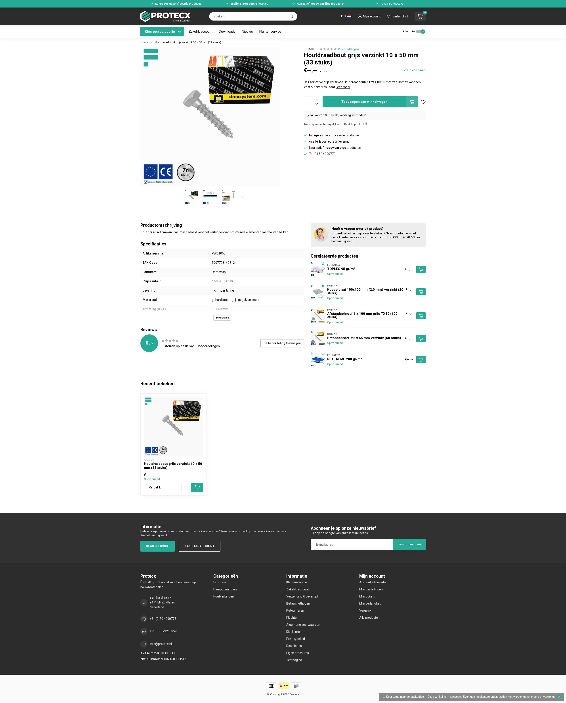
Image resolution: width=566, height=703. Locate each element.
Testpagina (294, 660)
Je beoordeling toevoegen (282, 343)
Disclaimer (293, 631)
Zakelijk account (200, 32)
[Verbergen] (559, 697)
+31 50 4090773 (404, 237)
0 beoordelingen (348, 49)
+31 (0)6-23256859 (163, 631)
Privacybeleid (295, 639)
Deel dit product (354, 124)
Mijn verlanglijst (370, 603)
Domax (309, 49)
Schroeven (220, 582)
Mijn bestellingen (371, 589)
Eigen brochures (297, 653)
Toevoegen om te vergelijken (322, 124)
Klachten (292, 617)
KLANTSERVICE (157, 546)
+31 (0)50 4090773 (163, 618)
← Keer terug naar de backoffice (403, 696)
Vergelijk (155, 487)
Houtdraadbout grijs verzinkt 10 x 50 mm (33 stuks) (188, 42)
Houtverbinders (224, 596)
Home (144, 42)
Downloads (227, 32)
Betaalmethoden (298, 603)
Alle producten (369, 617)
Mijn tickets (367, 596)
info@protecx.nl (376, 237)
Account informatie (372, 582)
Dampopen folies (225, 589)
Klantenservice (270, 32)
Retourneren (295, 610)
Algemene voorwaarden (303, 624)
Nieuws (247, 32)
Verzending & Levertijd (302, 596)
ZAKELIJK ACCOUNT (199, 546)
